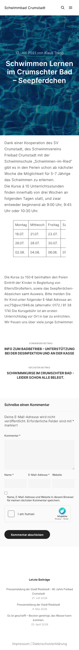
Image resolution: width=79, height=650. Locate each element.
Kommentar (12, 435)
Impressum (21, 644)
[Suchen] (63, 8)
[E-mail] (36, 566)
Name (9, 474)
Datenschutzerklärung (49, 644)
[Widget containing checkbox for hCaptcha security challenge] (37, 513)
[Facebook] (43, 566)
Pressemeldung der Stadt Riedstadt (38, 604)
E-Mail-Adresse (39, 474)
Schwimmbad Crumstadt (24, 8)
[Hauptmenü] (71, 8)
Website (57, 474)
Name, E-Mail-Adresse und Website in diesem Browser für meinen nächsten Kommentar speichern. (40, 498)
